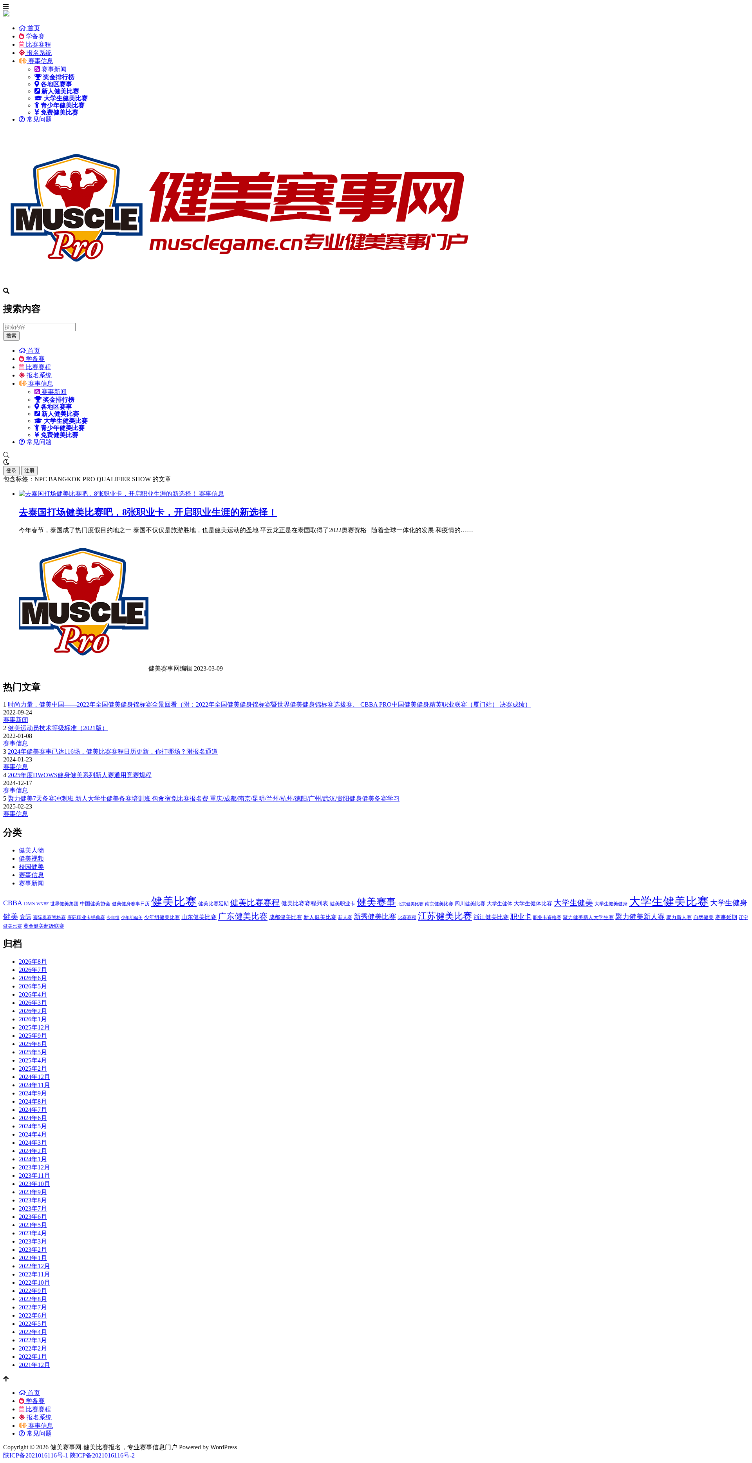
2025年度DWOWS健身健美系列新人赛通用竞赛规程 (80, 775)
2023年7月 (33, 1208)
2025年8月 (33, 1044)
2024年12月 (34, 1076)
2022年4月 (33, 1332)
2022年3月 (33, 1340)
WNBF (42, 904)
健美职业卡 (342, 903)
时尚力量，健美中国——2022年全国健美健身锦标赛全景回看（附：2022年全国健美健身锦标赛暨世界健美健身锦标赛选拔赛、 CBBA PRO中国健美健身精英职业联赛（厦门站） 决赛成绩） (269, 704)
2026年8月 (33, 961)
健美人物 (31, 850)
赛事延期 (726, 917)
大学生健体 (499, 903)
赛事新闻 (53, 69)
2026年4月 (33, 994)
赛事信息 (40, 61)
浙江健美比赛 (491, 917)
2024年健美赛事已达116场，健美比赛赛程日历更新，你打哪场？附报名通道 (113, 751)
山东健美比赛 (199, 917)
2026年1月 (33, 1019)
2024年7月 (33, 1109)
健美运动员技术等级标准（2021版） (58, 728)
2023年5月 (33, 1225)
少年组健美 (132, 918)
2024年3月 (33, 1142)
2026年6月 (33, 978)
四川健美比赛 (470, 903)
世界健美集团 (64, 903)
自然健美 (703, 917)
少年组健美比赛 (162, 917)
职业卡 (520, 917)
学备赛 (34, 36)
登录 (11, 470)
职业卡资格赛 (547, 917)
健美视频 (31, 858)
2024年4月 (33, 1134)
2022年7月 (33, 1307)
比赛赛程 (37, 44)
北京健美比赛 (410, 904)
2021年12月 (34, 1364)
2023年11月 (34, 1175)
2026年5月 (33, 986)
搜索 (11, 336)
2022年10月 (34, 1282)
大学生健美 (573, 902)
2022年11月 (34, 1274)
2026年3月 (33, 1002)
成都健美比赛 (285, 917)
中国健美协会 (95, 903)
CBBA (12, 903)
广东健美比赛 (243, 916)
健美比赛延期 (213, 903)
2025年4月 (33, 1060)
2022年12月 (34, 1266)
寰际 (25, 917)
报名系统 (38, 52)
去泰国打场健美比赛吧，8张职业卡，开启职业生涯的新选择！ (148, 512)
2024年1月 (33, 1159)
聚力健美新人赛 (640, 917)
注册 (29, 470)
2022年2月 (33, 1348)
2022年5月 (33, 1323)
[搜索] (376, 455)
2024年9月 (33, 1093)
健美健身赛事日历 (131, 903)
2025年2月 (33, 1068)
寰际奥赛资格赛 (49, 917)
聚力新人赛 (679, 917)
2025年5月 (33, 1052)
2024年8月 (33, 1101)
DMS (29, 903)
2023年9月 (33, 1192)
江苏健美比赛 (445, 916)
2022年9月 (33, 1290)
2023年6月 (33, 1216)
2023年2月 (33, 1249)
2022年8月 (33, 1299)
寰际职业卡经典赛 (86, 917)
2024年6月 (33, 1118)
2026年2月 (33, 1011)
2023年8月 (33, 1200)
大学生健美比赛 (669, 901)
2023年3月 (33, 1241)
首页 (33, 28)
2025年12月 (34, 1027)
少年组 (113, 918)
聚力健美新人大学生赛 (588, 917)
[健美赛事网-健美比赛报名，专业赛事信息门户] (238, 284)
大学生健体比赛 (533, 903)
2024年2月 (33, 1151)
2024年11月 (34, 1085)
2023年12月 (34, 1167)
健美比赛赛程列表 (304, 903)
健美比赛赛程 (255, 902)
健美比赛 (174, 901)
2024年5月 (33, 1126)
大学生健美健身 (611, 903)
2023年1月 (33, 1258)
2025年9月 (33, 1035)
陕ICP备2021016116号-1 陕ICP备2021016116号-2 (69, 1455)
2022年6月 (33, 1315)
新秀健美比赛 (375, 917)
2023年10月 (34, 1183)
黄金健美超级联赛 (44, 926)
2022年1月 (33, 1356)
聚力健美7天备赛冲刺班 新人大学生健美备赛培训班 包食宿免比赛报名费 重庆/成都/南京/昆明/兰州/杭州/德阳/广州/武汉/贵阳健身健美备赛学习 (204, 798)
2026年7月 (33, 969)
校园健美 (31, 866)
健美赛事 (376, 902)
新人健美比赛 (320, 917)
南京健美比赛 (439, 903)
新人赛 (345, 917)
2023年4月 (33, 1233)
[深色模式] (376, 462)
